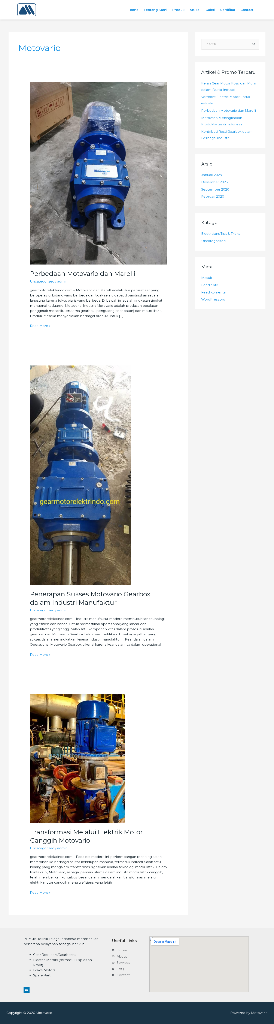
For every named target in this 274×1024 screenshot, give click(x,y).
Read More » (40, 325)
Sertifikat (227, 10)
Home (133, 10)
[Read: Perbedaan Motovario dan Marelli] (98, 173)
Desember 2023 (214, 182)
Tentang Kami (155, 10)
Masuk (206, 278)
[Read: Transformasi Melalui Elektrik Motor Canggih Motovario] (77, 758)
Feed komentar (214, 292)
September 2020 (215, 189)
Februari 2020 (212, 196)
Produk (178, 10)
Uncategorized (42, 281)
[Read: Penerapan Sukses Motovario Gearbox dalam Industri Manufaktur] (80, 475)
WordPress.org (213, 299)
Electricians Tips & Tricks (220, 234)
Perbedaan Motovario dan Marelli (82, 274)
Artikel (195, 10)
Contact (246, 10)
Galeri (210, 10)
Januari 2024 (211, 175)
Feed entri (209, 285)
